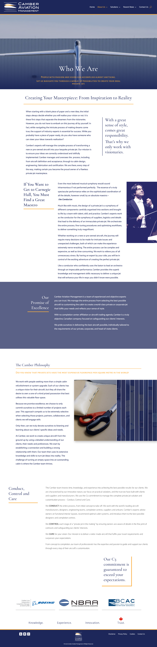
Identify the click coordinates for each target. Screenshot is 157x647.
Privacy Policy (122, 634)
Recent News (128, 7)
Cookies (132, 634)
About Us (101, 7)
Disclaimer (111, 634)
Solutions (114, 7)
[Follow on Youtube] (24, 634)
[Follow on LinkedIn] (20, 634)
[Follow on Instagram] (28, 634)
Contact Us (143, 7)
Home (92, 7)
